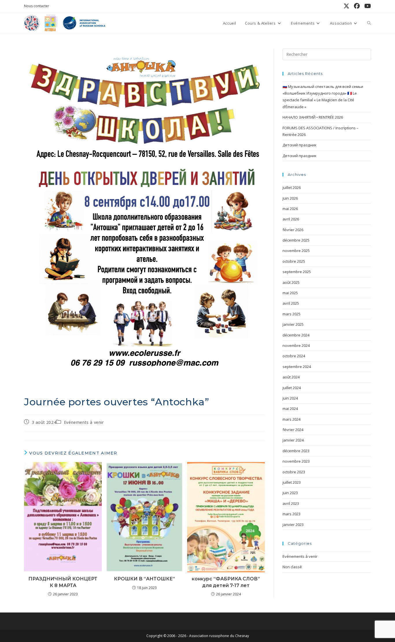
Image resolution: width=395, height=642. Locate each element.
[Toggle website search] (369, 23)
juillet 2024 (292, 387)
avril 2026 (291, 219)
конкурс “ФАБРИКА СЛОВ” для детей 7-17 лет (226, 582)
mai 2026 (290, 208)
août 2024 (291, 377)
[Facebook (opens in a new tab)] (357, 6)
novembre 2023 (296, 461)
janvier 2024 (293, 440)
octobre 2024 (294, 355)
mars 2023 (291, 513)
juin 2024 (290, 398)
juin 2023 (290, 492)
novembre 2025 (296, 250)
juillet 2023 (292, 482)
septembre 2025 (297, 271)
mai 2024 (290, 408)
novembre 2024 (296, 345)
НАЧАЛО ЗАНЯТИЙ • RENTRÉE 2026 (313, 117)
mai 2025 (290, 292)
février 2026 (293, 229)
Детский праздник (300, 145)
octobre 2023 (294, 471)
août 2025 (291, 282)
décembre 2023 (296, 450)
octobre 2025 (294, 261)
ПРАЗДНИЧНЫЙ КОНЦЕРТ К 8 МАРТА (62, 582)
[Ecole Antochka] (50, 22)
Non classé (292, 566)
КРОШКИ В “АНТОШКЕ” (144, 579)
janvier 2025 (293, 324)
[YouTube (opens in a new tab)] (366, 6)
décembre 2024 (296, 335)
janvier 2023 (293, 524)
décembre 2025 (296, 240)
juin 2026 (290, 198)
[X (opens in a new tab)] (346, 6)
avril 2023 (291, 503)
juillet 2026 (292, 187)
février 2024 (293, 429)
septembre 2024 (297, 366)
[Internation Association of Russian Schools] (83, 22)
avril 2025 (291, 303)
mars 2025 (291, 314)
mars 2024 (291, 419)
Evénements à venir (84, 422)
